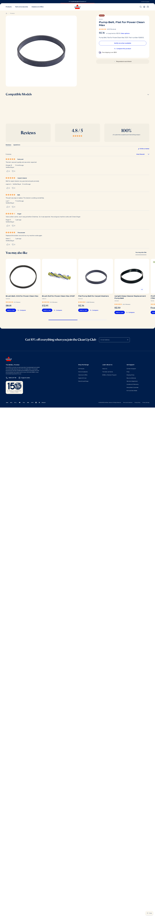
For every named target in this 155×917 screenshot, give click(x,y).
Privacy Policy (137, 402)
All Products (81, 368)
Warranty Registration (132, 381)
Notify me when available (122, 43)
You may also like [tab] (140, 252)
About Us (104, 368)
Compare (23, 310)
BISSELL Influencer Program (109, 375)
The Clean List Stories (107, 371)
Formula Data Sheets (132, 390)
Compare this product (123, 48)
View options (125, 33)
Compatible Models (19, 94)
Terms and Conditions (127, 402)
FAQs (128, 371)
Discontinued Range (83, 381)
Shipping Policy (130, 375)
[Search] (140, 6)
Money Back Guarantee (132, 387)
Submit (127, 339)
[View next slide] (142, 289)
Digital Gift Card (82, 378)
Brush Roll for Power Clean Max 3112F (58, 296)
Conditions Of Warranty (133, 384)
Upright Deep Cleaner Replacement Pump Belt (130, 297)
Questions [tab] (16, 145)
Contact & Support (145, 1)
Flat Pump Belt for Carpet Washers (93, 296)
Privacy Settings (145, 402)
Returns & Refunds (131, 378)
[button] (107, 29)
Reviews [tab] (8, 145)
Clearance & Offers (82, 375)
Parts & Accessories (82, 371)
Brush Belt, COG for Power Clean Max (22, 296)
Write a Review (143, 148)
